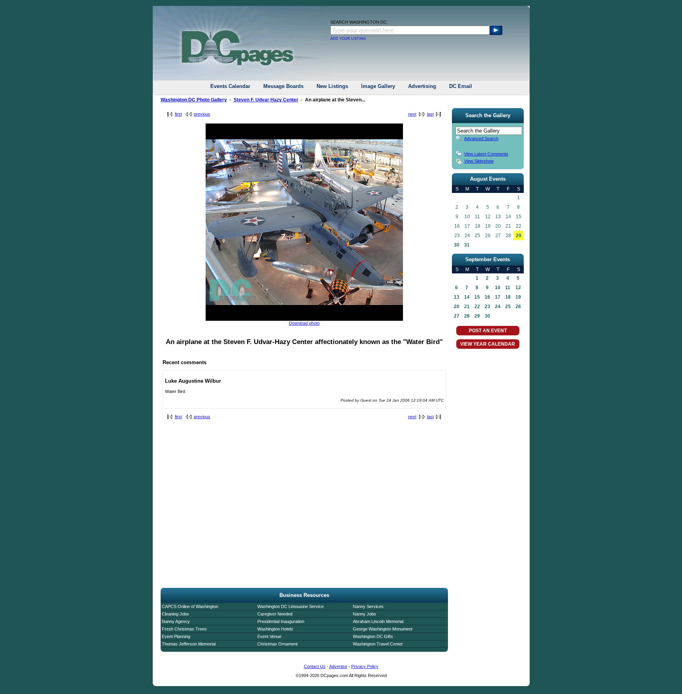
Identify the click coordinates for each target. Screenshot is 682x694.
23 (487, 306)
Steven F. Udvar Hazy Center (266, 100)
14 (467, 297)
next (412, 114)
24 (497, 306)
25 (508, 306)
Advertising (422, 86)
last (430, 114)
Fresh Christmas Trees (184, 629)
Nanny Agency (176, 621)
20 (456, 306)
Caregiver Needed (274, 614)
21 (467, 306)
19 (518, 297)
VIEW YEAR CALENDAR (487, 344)
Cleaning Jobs (175, 614)
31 (467, 245)
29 (518, 235)
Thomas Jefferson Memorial (188, 644)
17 (497, 297)
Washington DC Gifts (373, 636)
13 (456, 297)
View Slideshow (479, 161)
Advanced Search (481, 138)
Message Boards (283, 86)
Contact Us (315, 666)
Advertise (338, 666)
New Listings (332, 86)
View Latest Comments (486, 154)
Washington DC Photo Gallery (194, 100)
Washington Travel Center (378, 644)
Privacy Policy (364, 666)
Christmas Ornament (277, 644)
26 (518, 306)
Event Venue (269, 636)
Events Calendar (230, 86)
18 (508, 297)
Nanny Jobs (364, 614)
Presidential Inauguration (280, 621)
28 (467, 316)
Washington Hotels (275, 629)
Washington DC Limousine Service (290, 606)
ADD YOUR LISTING (348, 39)
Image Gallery (378, 86)
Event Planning (176, 636)
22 (477, 306)
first (178, 114)
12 (518, 287)
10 (497, 287)
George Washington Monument (382, 629)
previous (202, 114)
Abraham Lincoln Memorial (378, 621)
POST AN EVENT (488, 330)
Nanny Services (368, 606)
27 (456, 316)
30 (456, 245)
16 (487, 297)
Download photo (304, 323)
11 (507, 287)
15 (477, 297)
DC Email (460, 86)
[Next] (304, 319)
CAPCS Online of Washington (190, 606)
